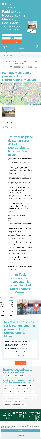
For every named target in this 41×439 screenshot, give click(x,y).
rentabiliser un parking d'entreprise (37, 418)
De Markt (26, 388)
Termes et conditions (23, 437)
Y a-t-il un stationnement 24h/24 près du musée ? (16, 348)
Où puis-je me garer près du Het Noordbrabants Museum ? (18, 341)
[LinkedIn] (9, 418)
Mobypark (3, 52)
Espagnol (20, 416)
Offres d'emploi (24, 419)
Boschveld (21, 375)
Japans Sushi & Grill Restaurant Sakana (12, 404)
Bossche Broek (7, 388)
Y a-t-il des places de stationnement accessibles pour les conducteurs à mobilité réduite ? (17, 352)
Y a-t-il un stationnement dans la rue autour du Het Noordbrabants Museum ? (16, 345)
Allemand (20, 414)
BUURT (23, 404)
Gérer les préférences (20, 435)
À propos (24, 415)
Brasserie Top (22, 394)
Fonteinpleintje (17, 401)
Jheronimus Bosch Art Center (29, 398)
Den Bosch (11, 52)
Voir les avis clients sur (32, 55)
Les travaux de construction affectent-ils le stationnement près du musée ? (19, 356)
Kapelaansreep (14, 394)
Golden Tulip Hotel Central (29, 391)
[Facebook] (4, 418)
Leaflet (30, 104)
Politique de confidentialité (5, 437)
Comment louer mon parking (37, 416)
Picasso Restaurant (22, 385)
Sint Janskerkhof (18, 391)
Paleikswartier (7, 375)
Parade (29, 385)
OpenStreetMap (35, 104)
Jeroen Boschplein (8, 401)
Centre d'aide (25, 417)
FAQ (29, 416)
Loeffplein (19, 398)
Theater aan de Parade (17, 388)
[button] (20, 93)
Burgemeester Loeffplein (9, 398)
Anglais (20, 415)
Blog (24, 416)
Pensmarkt (6, 394)
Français (20, 417)
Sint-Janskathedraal (8, 391)
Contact (38, 437)
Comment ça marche (31, 415)
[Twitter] (6, 418)
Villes (7, 52)
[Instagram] (11, 418)
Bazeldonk (15, 375)
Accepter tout (20, 430)
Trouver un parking (12, 42)
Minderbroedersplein (32, 394)
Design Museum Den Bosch (9, 385)
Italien (19, 418)
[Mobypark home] (8, 5)
